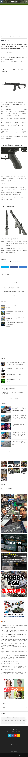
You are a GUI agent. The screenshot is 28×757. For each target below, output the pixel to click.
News (2, 40)
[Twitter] (5, 267)
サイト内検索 (26, 1)
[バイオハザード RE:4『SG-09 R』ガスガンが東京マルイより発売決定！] (4, 471)
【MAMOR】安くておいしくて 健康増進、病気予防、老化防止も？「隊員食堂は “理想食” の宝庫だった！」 (14, 626)
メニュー (1, 1)
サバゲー (3, 717)
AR (2, 720)
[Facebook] (14, 267)
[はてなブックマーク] (23, 267)
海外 (12, 720)
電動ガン (8, 717)
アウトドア (22, 717)
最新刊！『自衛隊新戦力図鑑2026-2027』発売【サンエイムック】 (14, 652)
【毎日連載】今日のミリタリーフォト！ (15, 374)
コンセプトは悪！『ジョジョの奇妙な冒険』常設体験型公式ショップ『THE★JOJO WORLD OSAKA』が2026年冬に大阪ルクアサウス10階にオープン (14, 657)
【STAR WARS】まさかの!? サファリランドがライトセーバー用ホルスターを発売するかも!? (16, 369)
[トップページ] (1, 36)
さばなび (4, 621)
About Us (14, 740)
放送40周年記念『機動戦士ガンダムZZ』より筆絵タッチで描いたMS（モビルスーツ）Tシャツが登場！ (13, 662)
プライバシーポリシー (14, 744)
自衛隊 (17, 717)
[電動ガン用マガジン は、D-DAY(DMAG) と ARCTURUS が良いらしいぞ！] (11, 471)
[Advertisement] (14, 20)
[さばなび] (14, 2)
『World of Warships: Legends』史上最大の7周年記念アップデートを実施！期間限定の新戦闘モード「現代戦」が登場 (14, 640)
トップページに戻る (14, 398)
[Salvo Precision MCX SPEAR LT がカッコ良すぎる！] (24, 464)
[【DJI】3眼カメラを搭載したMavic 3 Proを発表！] (17, 464)
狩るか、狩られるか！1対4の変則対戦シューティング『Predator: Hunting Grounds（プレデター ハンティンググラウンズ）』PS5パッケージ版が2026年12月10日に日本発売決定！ (13, 646)
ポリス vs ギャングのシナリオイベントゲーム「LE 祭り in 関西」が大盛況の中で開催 (16, 363)
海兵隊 (24, 720)
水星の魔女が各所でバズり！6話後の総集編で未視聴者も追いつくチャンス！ (16, 318)
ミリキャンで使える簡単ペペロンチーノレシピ (15, 305)
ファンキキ (3, 52)
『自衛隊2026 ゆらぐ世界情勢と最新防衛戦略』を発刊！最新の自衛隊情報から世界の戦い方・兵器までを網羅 (13, 673)
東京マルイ (7, 720)
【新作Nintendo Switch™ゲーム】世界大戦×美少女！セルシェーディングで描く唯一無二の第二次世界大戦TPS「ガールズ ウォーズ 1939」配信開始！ (14, 668)
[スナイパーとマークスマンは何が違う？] (4, 477)
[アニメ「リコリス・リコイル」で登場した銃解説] (11, 464)
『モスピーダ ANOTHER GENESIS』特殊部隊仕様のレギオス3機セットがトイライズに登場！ (14, 635)
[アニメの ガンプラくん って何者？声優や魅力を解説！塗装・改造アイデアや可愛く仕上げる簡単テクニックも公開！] (17, 471)
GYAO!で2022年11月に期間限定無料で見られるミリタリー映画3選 (16, 323)
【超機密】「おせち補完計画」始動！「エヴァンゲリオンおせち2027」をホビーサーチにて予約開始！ (14, 631)
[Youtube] (15, 735)
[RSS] (18, 735)
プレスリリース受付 (14, 751)
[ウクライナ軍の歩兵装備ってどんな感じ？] (24, 471)
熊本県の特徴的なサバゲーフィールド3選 (14, 311)
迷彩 (13, 717)
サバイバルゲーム (18, 720)
